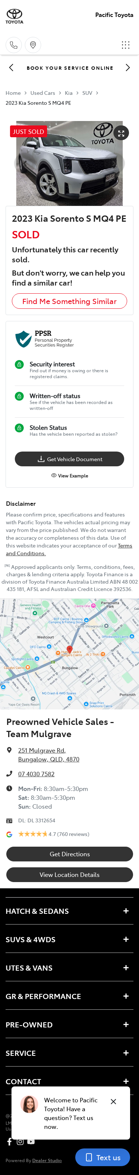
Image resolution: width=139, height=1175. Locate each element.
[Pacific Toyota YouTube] (32, 1141)
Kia (69, 92)
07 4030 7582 (36, 774)
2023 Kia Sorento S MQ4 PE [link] (38, 102)
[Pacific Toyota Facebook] (11, 1141)
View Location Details (70, 874)
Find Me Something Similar (69, 301)
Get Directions (70, 854)
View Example (73, 475)
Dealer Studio (47, 1160)
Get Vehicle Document (74, 459)
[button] (125, 45)
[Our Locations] (33, 45)
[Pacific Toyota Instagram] (21, 1141)
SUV (87, 92)
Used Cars (42, 92)
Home (13, 92)
